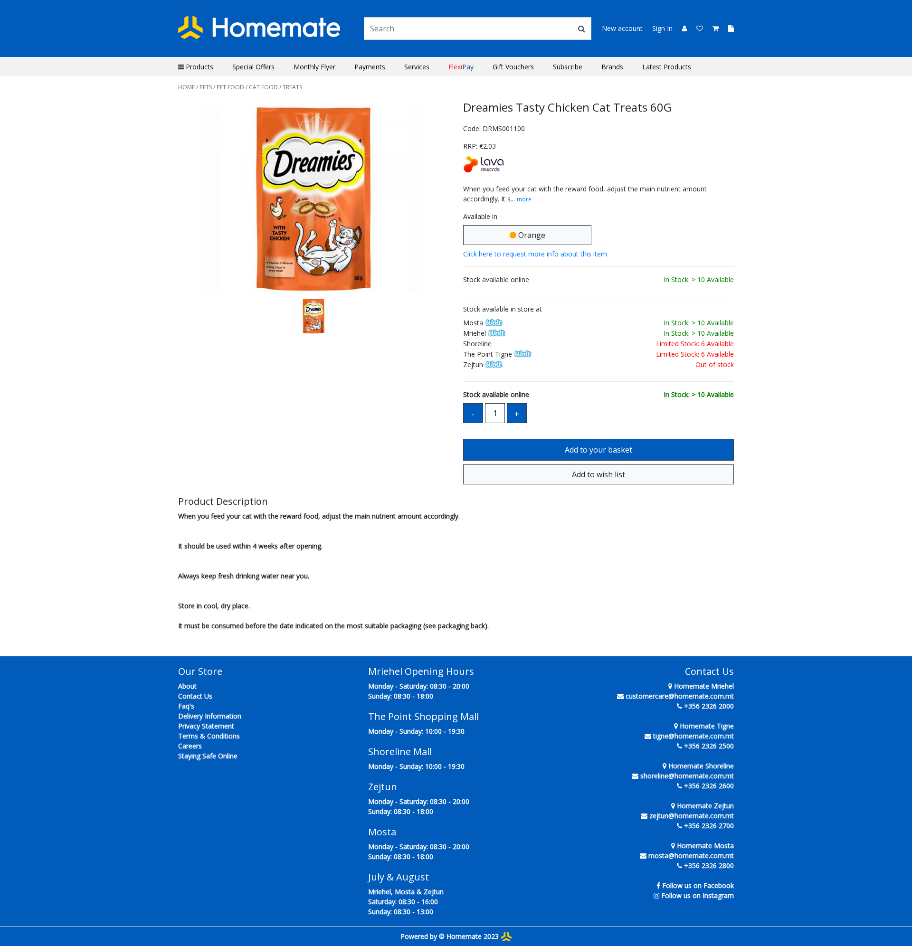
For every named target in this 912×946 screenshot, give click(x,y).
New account (622, 28)
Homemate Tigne (706, 725)
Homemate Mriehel (703, 686)
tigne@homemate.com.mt (693, 735)
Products (198, 66)
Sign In (662, 28)
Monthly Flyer (314, 66)
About (187, 686)
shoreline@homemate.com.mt (687, 775)
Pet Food (230, 87)
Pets (206, 87)
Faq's (186, 705)
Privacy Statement (206, 725)
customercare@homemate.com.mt (680, 695)
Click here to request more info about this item (535, 253)
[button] (198, 198)
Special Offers (253, 66)
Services (416, 66)
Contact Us (195, 695)
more (524, 199)
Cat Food (263, 87)
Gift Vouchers (513, 66)
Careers (190, 745)
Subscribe (567, 66)
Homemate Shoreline (700, 765)
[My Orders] (727, 28)
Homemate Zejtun (704, 805)
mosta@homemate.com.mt (691, 855)
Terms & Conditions (209, 735)
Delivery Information (209, 715)
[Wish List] (697, 28)
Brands (612, 66)
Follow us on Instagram (697, 895)
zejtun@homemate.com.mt (691, 815)
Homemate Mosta (704, 845)
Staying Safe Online (208, 755)
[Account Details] (680, 28)
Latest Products (666, 66)
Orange (530, 235)
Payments (369, 66)
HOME (186, 87)
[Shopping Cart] (713, 28)
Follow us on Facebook (698, 885)
